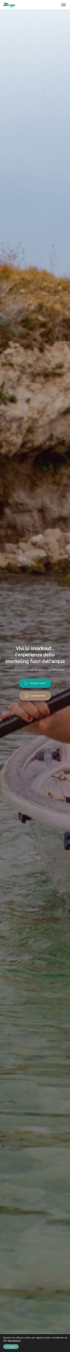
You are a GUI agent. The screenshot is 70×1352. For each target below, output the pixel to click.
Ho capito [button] (10, 1346)
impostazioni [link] (14, 1340)
